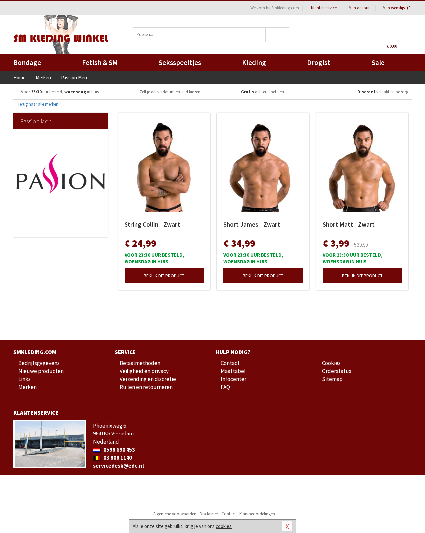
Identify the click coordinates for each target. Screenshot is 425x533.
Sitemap (332, 379)
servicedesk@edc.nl (118, 465)
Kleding (254, 62)
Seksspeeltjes (180, 62)
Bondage (27, 62)
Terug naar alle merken (37, 104)
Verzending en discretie (148, 379)
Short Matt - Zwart (349, 224)
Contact (230, 362)
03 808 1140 (117, 457)
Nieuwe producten (41, 371)
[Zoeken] (277, 34)
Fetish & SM (100, 62)
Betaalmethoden (140, 362)
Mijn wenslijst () (397, 8)
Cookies (331, 362)
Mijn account (360, 8)
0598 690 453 (118, 449)
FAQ (225, 387)
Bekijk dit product (164, 276)
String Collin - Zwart (152, 224)
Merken (27, 387)
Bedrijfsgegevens (39, 362)
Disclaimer (209, 514)
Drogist (318, 62)
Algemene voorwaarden (174, 514)
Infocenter (233, 379)
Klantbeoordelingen (257, 514)
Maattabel (233, 371)
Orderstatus (336, 371)
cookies (224, 526)
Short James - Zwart (251, 224)
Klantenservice (324, 8)
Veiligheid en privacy (144, 371)
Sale (378, 62)
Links (24, 379)
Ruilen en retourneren (146, 387)
